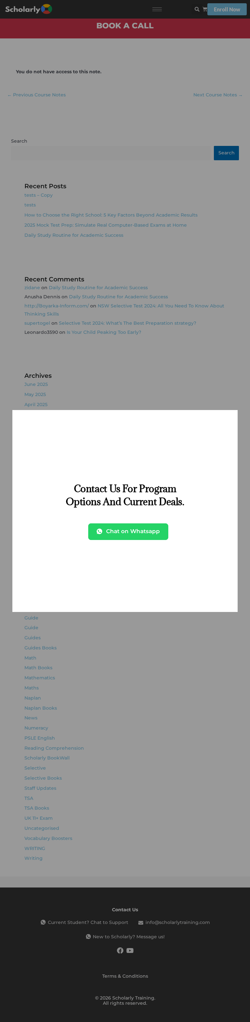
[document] (125, 511)
